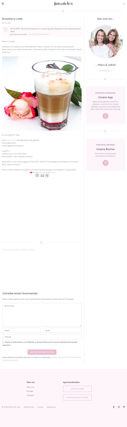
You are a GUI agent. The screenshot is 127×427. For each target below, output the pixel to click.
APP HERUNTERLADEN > (39, 34)
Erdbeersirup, (11, 140)
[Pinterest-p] (124, 407)
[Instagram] (119, 407)
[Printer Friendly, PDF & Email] (42, 202)
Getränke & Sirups (27, 250)
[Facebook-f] (114, 407)
